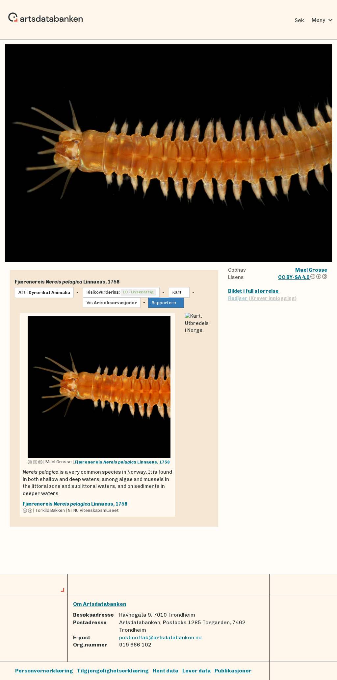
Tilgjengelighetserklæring (113, 671)
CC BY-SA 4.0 (294, 277)
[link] (97, 415)
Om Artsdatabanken (99, 604)
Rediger (262, 298)
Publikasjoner (233, 671)
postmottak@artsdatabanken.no (160, 637)
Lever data (196, 671)
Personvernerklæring (44, 671)
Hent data (165, 671)
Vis (112, 302)
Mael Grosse (311, 270)
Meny (323, 20)
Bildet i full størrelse (253, 291)
